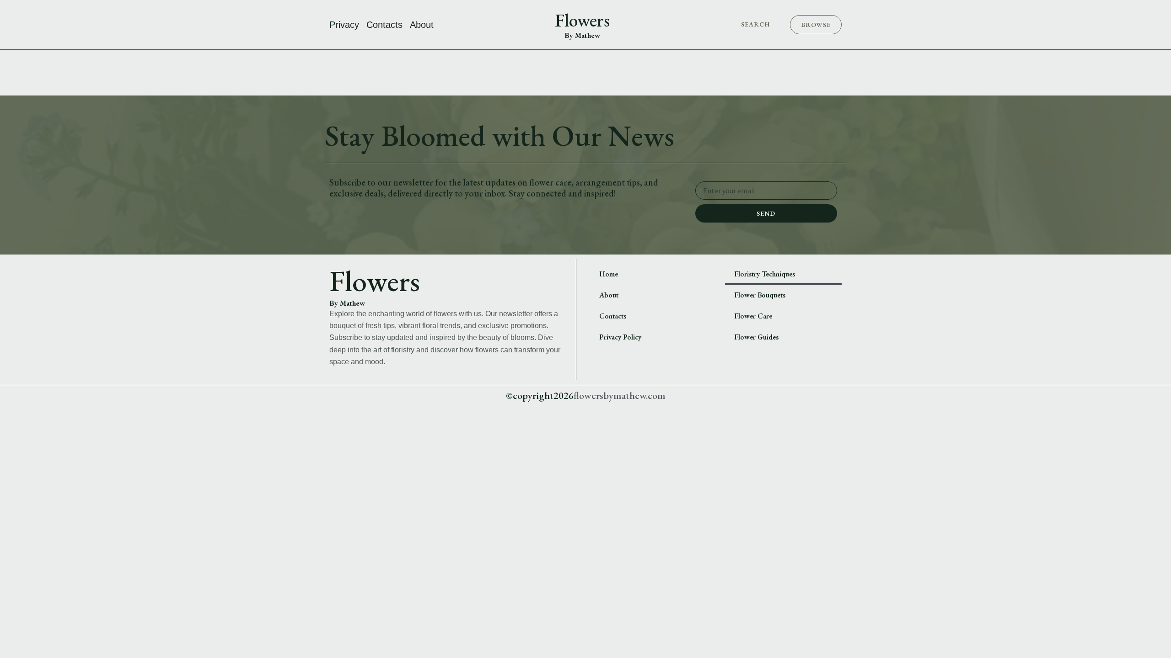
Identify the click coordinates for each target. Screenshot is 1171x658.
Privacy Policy (620, 337)
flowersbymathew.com (620, 395)
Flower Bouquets (759, 295)
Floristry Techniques (764, 274)
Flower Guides (756, 337)
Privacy (344, 25)
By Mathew (582, 35)
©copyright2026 (540, 395)
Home (608, 274)
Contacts (384, 25)
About (422, 25)
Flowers (582, 20)
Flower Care (753, 316)
